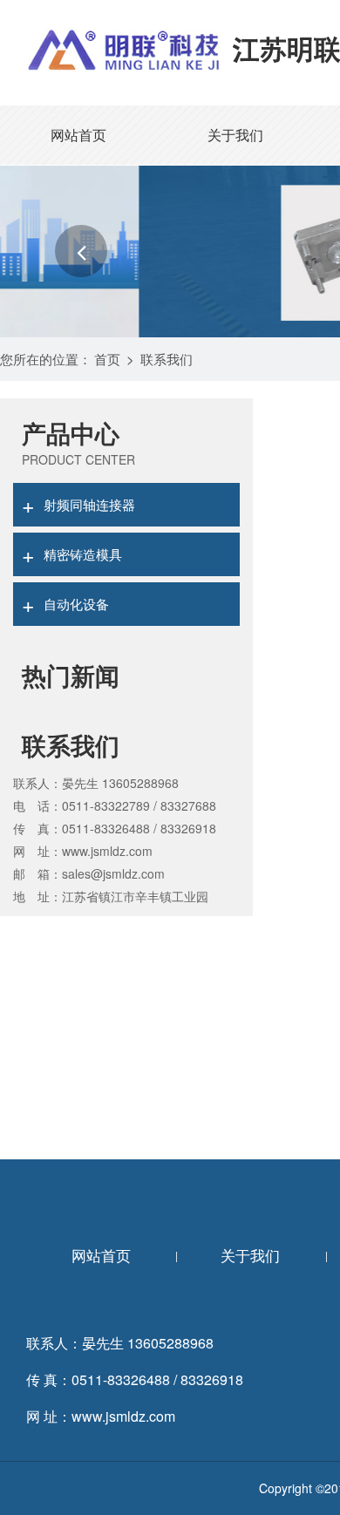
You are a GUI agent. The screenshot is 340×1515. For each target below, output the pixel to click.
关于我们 (235, 135)
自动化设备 (65, 603)
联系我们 (166, 359)
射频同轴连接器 (78, 504)
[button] (81, 251)
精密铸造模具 (72, 553)
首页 (107, 359)
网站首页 (78, 135)
